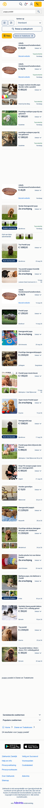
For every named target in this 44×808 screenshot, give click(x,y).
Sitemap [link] (5, 780)
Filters (8, 36)
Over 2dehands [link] (8, 776)
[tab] (5, 22)
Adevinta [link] (25, 776)
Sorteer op (20, 19)
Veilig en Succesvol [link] (30, 756)
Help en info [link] (7, 761)
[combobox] (19, 12)
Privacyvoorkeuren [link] (9, 770)
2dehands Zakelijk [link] (9, 756)
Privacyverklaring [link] (9, 765)
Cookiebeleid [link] (27, 765)
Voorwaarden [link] (27, 761)
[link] (5, 4)
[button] (26, 4)
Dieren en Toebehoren (22, 36)
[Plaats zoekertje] (38, 4)
